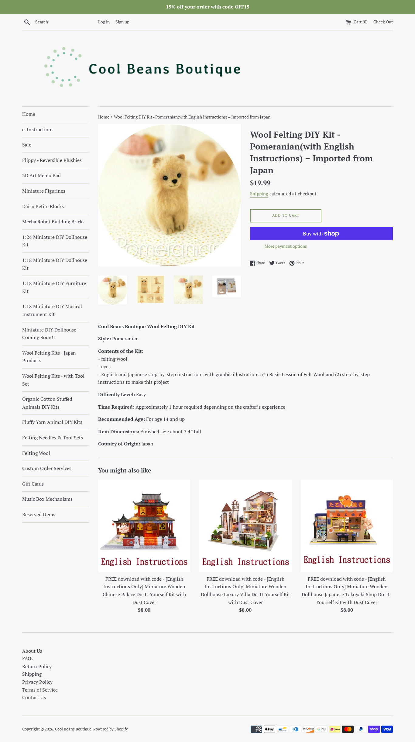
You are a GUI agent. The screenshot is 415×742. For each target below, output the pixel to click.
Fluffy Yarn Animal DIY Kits (52, 422)
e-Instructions (37, 129)
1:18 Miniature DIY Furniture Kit (54, 287)
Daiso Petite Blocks (43, 206)
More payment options (286, 246)
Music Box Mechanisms (47, 499)
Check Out (383, 22)
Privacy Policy (37, 681)
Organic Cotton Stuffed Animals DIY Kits (47, 403)
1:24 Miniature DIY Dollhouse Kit (54, 241)
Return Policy (37, 666)
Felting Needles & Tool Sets (52, 437)
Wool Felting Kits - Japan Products (49, 356)
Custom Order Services (46, 468)
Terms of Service (40, 689)
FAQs (27, 658)
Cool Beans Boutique (73, 729)
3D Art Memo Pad (41, 175)
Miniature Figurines (43, 190)
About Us (32, 651)
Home (28, 114)
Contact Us (34, 697)
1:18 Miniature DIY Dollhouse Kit (54, 264)
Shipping (259, 194)
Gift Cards (33, 483)
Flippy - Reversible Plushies (52, 160)
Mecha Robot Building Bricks (53, 221)
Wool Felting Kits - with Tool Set (53, 380)
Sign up (122, 22)
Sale (26, 144)
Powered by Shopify (110, 729)
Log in (104, 22)
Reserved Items (38, 514)
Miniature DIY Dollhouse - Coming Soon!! (50, 333)
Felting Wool (36, 453)
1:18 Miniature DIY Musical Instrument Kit (52, 310)
